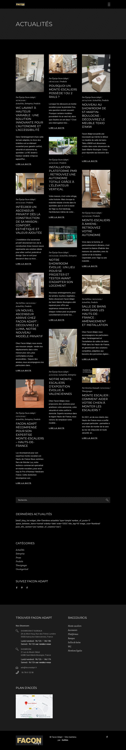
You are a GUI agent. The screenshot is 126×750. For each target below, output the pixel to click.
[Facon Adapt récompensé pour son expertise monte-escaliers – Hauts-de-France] (30, 393)
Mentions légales (75, 650)
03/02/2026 (87, 216)
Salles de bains (74, 642)
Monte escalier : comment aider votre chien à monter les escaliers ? (95, 403)
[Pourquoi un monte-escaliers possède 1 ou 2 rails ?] (63, 63)
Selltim (22, 303)
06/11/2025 (96, 299)
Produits (36, 103)
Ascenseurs (72, 630)
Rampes (71, 638)
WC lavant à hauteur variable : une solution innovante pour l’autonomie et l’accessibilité (29, 119)
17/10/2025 (104, 387)
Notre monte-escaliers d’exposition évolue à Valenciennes (60, 386)
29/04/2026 (87, 100)
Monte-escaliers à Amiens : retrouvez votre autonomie (96, 227)
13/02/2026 (53, 162)
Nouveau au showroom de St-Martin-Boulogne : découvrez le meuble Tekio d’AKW (94, 115)
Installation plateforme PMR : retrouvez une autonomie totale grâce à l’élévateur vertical (63, 178)
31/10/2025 (53, 374)
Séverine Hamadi (92, 387)
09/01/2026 (53, 255)
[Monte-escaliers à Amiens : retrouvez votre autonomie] (96, 189)
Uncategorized (22, 569)
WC (69, 646)
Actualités (20, 103)
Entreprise (29, 103)
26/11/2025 (30, 303)
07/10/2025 (20, 416)
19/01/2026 (20, 202)
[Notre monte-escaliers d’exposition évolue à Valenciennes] (63, 348)
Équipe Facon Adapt (27, 97)
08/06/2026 (54, 81)
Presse (18, 557)
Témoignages (87, 391)
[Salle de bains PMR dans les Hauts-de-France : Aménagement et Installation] (96, 284)
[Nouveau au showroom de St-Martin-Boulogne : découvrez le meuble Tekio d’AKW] (96, 73)
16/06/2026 (20, 100)
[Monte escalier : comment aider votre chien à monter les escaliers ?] (96, 375)
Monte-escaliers (74, 626)
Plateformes (73, 634)
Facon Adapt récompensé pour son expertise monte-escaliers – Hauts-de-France (30, 434)
